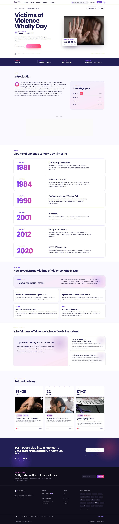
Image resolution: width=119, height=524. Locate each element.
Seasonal (83, 505)
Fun (96, 496)
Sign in (99, 2)
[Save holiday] (41, 398)
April (20, 8)
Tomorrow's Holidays (46, 496)
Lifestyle (88, 499)
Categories (45, 2)
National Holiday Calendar (47, 501)
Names (93, 499)
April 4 (24, 8)
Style (93, 505)
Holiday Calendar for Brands (94, 450)
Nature (98, 499)
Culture (82, 496)
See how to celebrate (33, 46)
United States (44, 62)
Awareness (66, 62)
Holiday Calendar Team (35, 53)
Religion (96, 502)
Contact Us (65, 496)
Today (27, 2)
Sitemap (102, 521)
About (64, 493)
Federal (87, 496)
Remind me (20, 46)
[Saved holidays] (104, 2)
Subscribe (100, 476)
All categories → (84, 508)
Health (100, 496)
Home (16, 8)
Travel (101, 505)
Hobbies (82, 499)
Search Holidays (45, 503)
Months (38, 2)
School (102, 502)
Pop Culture (83, 502)
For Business (66, 498)
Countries (52, 2)
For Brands (92, 2)
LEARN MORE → (101, 516)
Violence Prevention (92, 62)
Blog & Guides (66, 503)
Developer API (95, 455)
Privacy (98, 521)
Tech (97, 505)
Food (92, 496)
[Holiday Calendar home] (17, 2)
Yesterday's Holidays (46, 498)
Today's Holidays (47, 493)
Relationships (90, 502)
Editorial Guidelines (91, 521)
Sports (88, 505)
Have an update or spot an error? (98, 53)
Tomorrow (32, 2)
